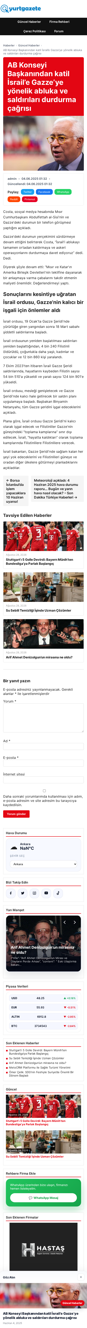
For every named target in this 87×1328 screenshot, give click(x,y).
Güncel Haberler (29, 21)
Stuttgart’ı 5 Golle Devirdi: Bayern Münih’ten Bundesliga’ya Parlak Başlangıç (38, 1051)
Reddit (14, 199)
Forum (59, 31)
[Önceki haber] (65, 922)
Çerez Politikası (34, 31)
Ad (6, 741)
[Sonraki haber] (74, 922)
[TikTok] (58, 893)
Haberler (9, 45)
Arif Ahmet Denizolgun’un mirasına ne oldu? (37, 1063)
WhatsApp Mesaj (43, 1198)
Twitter (27, 191)
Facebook (44, 191)
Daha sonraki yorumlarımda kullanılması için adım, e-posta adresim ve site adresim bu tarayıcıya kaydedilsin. (43, 800)
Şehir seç (17, 855)
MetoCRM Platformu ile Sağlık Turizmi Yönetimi (39, 1067)
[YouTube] (46, 893)
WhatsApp (63, 191)
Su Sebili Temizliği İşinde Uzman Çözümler (36, 1058)
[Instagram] (34, 893)
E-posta (11, 757)
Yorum (9, 701)
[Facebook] (11, 893)
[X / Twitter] (22, 893)
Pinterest (29, 199)
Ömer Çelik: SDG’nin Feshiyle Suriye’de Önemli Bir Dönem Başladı (41, 1073)
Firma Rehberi (59, 21)
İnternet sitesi (14, 774)
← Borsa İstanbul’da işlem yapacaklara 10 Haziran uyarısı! (16, 491)
